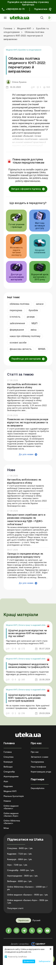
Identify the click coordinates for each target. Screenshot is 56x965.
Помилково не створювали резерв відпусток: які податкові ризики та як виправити (27, 423)
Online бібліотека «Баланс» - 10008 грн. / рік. (27, 888)
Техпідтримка (37, 762)
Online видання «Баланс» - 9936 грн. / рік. (27, 894)
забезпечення (17, 323)
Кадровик (8, 786)
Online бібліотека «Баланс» (12, 821)
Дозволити (29, 961)
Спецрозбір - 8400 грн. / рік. (20, 870)
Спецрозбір (9, 771)
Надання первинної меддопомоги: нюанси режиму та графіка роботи (28, 665)
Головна (8, 752)
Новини (7, 801)
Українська (23, 920)
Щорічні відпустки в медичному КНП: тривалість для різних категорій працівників (27, 698)
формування (17, 329)
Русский (36, 920)
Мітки (6, 828)
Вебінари (8, 767)
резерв (31, 316)
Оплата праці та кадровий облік (32, 625)
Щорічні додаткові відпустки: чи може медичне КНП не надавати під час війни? (27, 633)
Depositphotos (37, 788)
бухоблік (33, 310)
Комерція (8, 762)
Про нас (35, 752)
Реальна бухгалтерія (14, 796)
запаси (39, 304)
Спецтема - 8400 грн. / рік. (20, 848)
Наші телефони (38, 767)
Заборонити (44, 961)
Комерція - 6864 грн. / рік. (19, 859)
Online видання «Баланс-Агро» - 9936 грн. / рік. (28, 901)
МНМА (41, 349)
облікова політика (19, 304)
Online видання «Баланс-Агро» (11, 814)
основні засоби (18, 342)
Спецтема (8, 757)
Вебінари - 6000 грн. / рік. (19, 881)
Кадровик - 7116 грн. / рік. (19, 854)
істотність (15, 316)
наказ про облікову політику (25, 336)
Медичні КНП (12, 50)
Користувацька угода (41, 771)
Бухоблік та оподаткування (30, 50)
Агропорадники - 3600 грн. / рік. (22, 876)
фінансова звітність (21, 349)
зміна (33, 329)
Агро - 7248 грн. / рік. (17, 865)
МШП (34, 323)
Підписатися (40, 9)
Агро (6, 781)
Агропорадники (11, 776)
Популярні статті (15, 908)
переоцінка (16, 310)
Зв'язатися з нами (39, 757)
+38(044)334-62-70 (15, 9)
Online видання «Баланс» (11, 807)
